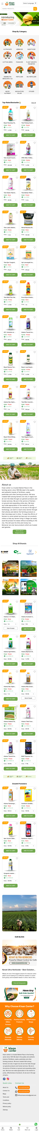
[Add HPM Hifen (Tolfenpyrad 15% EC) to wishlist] (35, 143)
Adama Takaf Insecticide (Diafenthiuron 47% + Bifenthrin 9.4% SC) (27, 721)
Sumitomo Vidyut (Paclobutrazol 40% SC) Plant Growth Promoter (27, 838)
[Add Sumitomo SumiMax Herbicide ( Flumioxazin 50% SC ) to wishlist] (35, 788)
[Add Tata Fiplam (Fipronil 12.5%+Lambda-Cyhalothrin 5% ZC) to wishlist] (17, 178)
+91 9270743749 (24, 1087)
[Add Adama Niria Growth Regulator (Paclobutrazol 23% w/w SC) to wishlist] (35, 672)
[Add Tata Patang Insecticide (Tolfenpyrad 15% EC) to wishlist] (35, 108)
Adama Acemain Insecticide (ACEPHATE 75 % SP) (27, 616)
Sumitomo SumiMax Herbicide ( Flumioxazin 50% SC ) (27, 803)
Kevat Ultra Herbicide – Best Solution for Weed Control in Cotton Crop (18, 970)
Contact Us (6, 1090)
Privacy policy (7, 1103)
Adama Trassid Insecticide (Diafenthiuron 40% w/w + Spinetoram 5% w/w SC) (27, 332)
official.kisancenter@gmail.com (27, 1095)
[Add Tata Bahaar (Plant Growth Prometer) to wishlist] (35, 178)
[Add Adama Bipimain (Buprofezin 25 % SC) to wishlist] (35, 637)
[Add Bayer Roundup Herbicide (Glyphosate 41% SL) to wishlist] (17, 108)
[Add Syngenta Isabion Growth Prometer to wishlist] (17, 858)
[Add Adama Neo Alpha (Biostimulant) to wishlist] (17, 387)
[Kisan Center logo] (10, 4)
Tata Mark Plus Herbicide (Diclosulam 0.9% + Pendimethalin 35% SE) (10, 297)
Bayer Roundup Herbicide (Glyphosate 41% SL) (10, 123)
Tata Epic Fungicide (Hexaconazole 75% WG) (10, 262)
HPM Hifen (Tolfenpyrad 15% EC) (27, 158)
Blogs (4, 1094)
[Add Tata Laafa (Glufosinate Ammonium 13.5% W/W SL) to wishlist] (17, 213)
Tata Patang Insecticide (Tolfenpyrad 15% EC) (27, 123)
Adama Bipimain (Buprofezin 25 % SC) (27, 651)
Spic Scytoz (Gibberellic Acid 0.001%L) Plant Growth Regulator (10, 838)
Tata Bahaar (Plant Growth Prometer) (27, 192)
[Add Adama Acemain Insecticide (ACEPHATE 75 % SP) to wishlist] (35, 602)
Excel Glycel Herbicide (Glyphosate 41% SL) (27, 297)
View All (33, 102)
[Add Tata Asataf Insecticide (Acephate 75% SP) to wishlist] (17, 143)
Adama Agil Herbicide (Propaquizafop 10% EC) (10, 651)
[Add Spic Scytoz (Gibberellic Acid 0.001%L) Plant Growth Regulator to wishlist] (17, 823)
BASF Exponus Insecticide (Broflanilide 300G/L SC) (27, 756)
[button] (36, 20)
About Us (5, 1087)
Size (5, 130)
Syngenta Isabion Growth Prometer (10, 873)
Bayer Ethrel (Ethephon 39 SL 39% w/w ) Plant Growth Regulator (10, 437)
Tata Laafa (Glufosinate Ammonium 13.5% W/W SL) (10, 227)
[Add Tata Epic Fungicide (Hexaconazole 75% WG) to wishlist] (17, 247)
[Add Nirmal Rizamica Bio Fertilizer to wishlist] (35, 213)
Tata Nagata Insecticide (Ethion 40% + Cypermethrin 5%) (27, 437)
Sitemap (5, 1109)
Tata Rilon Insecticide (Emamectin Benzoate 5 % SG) (27, 402)
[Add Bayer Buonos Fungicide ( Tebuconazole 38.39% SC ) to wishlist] (17, 352)
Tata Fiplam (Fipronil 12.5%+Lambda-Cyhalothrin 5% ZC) (10, 192)
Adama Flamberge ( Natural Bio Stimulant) (10, 803)
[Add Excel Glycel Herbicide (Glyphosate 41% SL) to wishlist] (35, 282)
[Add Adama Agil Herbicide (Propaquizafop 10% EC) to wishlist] (17, 637)
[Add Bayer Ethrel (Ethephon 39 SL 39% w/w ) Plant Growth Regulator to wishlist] (17, 422)
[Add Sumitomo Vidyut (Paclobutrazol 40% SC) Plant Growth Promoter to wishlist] (35, 823)
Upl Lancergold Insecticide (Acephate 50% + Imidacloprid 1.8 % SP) (27, 262)
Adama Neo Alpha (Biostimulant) (10, 402)
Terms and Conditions (6, 1098)
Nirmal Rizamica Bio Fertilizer (27, 227)
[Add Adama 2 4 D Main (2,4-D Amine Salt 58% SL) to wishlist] (17, 602)
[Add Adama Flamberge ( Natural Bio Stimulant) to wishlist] (17, 788)
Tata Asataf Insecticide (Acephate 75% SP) (10, 158)
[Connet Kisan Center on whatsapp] (36, 1124)
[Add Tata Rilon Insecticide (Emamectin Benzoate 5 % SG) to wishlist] (35, 387)
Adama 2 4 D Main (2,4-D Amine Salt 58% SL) (10, 616)
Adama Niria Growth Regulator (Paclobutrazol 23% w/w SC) (27, 686)
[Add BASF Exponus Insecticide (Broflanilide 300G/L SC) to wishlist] (35, 741)
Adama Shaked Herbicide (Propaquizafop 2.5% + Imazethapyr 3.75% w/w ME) (10, 721)
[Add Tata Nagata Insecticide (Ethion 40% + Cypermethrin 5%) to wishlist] (35, 422)
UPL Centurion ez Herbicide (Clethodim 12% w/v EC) (10, 332)
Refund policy (7, 1106)
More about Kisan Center (19, 532)
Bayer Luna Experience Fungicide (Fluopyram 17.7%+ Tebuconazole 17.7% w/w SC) (27, 367)
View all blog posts (20, 983)
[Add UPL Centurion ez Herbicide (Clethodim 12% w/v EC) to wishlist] (17, 317)
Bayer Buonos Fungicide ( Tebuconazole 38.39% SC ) (10, 367)
